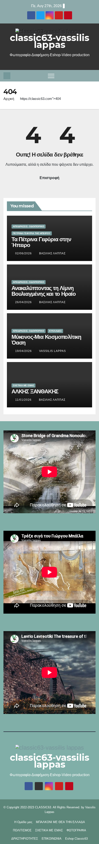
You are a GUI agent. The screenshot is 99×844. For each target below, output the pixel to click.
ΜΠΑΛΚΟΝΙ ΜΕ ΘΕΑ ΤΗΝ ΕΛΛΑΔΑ (60, 822)
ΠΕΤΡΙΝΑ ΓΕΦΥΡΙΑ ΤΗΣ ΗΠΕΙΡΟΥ (31, 233)
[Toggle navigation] (51, 76)
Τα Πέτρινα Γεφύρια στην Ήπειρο (41, 242)
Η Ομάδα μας (23, 822)
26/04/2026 (24, 302)
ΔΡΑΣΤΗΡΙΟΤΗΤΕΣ (24, 838)
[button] (93, 76)
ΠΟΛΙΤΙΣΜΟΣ (22, 830)
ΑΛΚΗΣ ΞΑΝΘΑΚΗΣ (35, 391)
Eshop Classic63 (76, 838)
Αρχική (8, 99)
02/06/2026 (24, 253)
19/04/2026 (24, 351)
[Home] (6, 75)
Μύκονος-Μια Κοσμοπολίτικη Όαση (46, 340)
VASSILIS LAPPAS (52, 351)
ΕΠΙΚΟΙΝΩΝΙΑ (51, 838)
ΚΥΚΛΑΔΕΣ (55, 331)
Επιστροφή (49, 178)
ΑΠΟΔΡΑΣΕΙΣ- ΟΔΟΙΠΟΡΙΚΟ (28, 226)
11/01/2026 (23, 399)
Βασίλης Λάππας (52, 253)
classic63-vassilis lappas (49, 41)
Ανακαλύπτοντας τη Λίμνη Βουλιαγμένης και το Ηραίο (44, 291)
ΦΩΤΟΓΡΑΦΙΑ (76, 830)
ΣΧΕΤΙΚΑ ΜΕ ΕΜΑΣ (23, 385)
